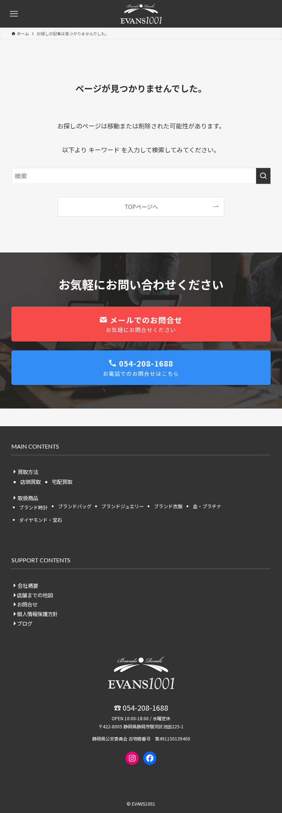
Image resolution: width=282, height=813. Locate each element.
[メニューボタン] (14, 14)
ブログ (24, 623)
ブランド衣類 (168, 506)
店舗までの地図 (35, 595)
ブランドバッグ (74, 506)
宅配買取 (62, 481)
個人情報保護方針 (37, 614)
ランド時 (33, 507)
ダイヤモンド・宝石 (40, 519)
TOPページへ (141, 206)
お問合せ (27, 604)
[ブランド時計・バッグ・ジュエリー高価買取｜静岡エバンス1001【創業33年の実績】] (140, 14)
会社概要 (28, 585)
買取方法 (28, 472)
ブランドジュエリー (122, 506)
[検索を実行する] (263, 176)
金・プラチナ (207, 506)
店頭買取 (30, 481)
